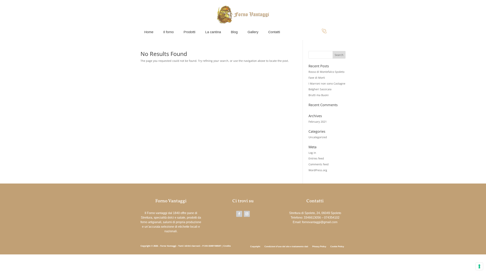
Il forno (168, 32)
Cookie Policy (337, 246)
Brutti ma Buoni (318, 95)
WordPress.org (317, 170)
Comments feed (318, 164)
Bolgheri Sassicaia (319, 89)
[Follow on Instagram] (247, 214)
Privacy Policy (319, 246)
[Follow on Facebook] (239, 214)
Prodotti (189, 32)
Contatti (274, 32)
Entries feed (316, 158)
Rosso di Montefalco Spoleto (326, 72)
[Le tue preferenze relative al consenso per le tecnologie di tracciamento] (479, 266)
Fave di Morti (316, 77)
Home (148, 32)
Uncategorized (317, 137)
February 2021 (317, 121)
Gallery (253, 32)
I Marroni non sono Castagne (326, 83)
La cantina (213, 32)
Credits (227, 245)
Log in (312, 153)
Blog (234, 32)
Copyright (255, 246)
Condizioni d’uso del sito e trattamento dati (286, 246)
